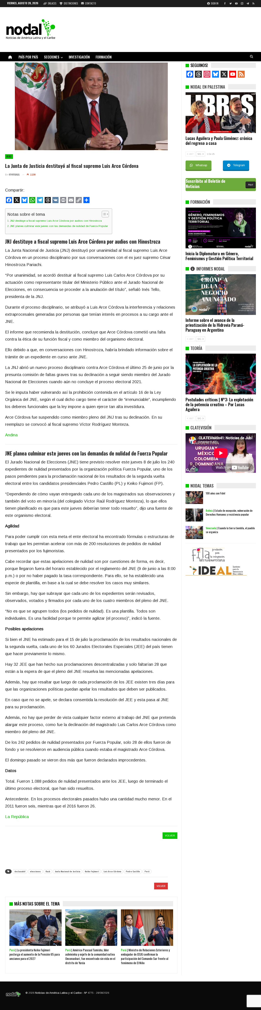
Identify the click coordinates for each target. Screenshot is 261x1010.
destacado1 (19, 871)
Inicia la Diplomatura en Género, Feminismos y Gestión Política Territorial (219, 255)
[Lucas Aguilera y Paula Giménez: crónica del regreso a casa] (221, 112)
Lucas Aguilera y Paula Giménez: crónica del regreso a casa (219, 140)
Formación (104, 56)
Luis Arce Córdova (112, 871)
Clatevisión (200, 427)
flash (47, 871)
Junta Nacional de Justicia (67, 871)
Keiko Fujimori (92, 871)
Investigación (79, 56)
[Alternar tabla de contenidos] (103, 214)
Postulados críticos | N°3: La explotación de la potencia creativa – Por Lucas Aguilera (219, 404)
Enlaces (52, 3)
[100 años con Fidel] (194, 497)
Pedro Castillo (133, 871)
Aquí (250, 184)
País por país (28, 56)
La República (17, 816)
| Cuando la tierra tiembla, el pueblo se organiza (230, 530)
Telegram (239, 165)
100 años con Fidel (215, 493)
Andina (11, 435)
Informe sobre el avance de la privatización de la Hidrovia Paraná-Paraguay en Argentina (215, 325)
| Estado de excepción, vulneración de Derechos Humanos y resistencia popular (229, 512)
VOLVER (170, 835)
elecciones (35, 871)
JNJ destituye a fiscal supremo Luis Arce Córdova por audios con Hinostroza (56, 220)
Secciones (51, 56)
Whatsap (201, 165)
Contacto (90, 3)
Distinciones (71, 3)
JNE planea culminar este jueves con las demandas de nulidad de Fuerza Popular (59, 226)
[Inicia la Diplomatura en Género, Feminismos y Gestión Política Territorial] (221, 228)
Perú (9, 156)
